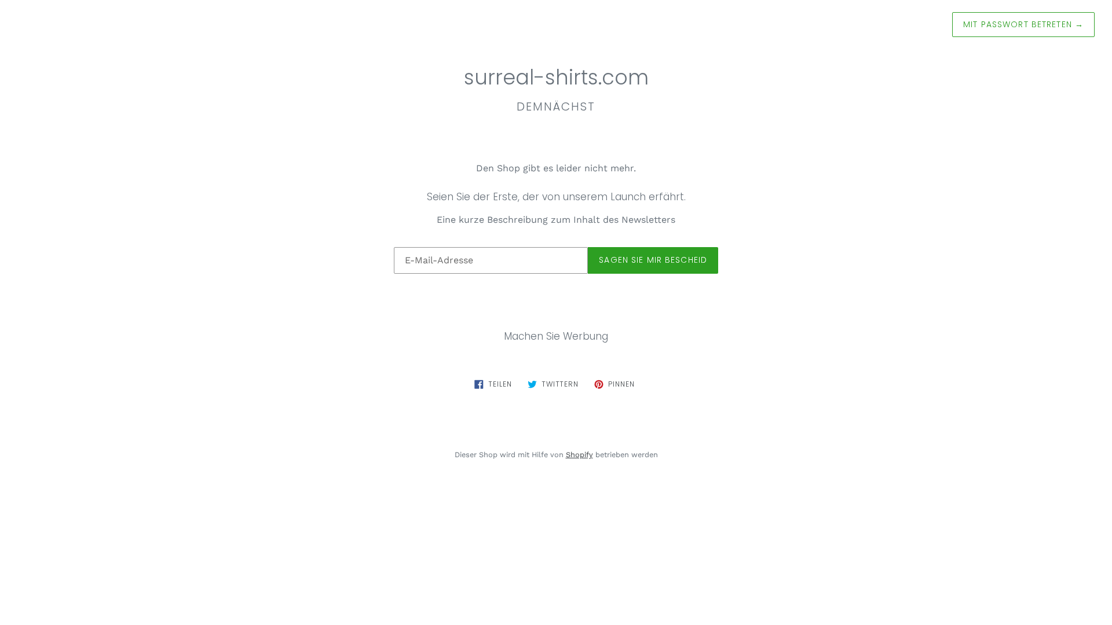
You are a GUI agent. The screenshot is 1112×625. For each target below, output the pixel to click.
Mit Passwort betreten (1023, 24)
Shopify (579, 454)
